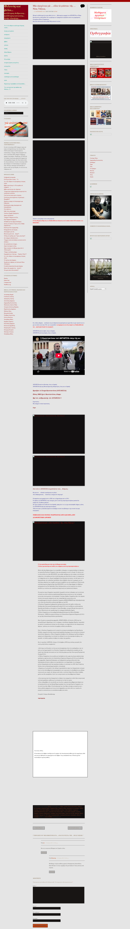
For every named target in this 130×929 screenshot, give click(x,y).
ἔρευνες (6, 55)
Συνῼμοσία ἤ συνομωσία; (10, 177)
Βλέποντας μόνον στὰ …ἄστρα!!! (11, 234)
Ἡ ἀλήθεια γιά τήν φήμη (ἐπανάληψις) (12, 221)
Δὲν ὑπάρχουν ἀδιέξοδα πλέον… (11, 238)
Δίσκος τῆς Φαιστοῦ (8, 215)
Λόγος (5, 69)
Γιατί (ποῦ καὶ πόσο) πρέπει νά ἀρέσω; (12, 195)
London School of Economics (70, 806)
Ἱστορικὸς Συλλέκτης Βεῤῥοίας (11, 307)
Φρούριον (92, 172)
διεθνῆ (5, 48)
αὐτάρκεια (6, 34)
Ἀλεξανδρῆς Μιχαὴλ (8, 294)
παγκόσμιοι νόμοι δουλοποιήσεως (58, 813)
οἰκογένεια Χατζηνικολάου (44, 813)
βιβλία (5, 41)
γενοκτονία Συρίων (46, 808)
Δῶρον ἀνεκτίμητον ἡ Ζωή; (10, 246)
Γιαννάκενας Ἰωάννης (9, 296)
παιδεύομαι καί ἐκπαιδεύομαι (11, 76)
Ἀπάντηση (44, 852)
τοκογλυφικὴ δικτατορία (65, 815)
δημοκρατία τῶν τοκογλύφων (73, 808)
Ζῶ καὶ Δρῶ (7, 59)
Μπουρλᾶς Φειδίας (8, 313)
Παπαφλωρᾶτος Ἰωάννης (9, 327)
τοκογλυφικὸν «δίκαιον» (76, 815)
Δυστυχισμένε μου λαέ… (9, 231)
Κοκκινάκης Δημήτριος (9, 323)
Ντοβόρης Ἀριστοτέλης (9, 315)
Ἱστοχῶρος (35, 918)
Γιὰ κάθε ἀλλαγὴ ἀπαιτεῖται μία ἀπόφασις (13, 266)
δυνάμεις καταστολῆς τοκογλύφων (58, 810)
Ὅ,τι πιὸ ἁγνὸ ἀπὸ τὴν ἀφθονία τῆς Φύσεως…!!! (13, 88)
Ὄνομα (35, 906)
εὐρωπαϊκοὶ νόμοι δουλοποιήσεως (56, 811)
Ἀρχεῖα (91, 289)
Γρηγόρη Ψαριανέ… (38, 827)
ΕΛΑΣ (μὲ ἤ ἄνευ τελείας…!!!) (11, 179)
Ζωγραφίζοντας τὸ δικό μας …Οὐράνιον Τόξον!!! (15, 254)
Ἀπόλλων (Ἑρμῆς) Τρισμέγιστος (11, 213)
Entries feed (6, 280)
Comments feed (7, 282)
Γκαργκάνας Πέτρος (62, 808)
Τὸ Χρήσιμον (93, 168)
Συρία (49, 815)
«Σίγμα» (62, 806)
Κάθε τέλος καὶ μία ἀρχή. (10, 211)
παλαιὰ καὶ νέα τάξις (70, 813)
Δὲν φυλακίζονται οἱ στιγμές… (11, 244)
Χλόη (91, 174)
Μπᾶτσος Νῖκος (7, 311)
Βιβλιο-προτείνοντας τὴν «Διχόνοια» (12, 189)
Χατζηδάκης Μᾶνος (8, 319)
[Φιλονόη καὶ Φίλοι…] (16, 20)
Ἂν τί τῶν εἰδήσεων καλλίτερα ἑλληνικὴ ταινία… (14, 26)
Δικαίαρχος (92, 162)
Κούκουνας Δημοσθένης (9, 325)
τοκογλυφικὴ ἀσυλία (55, 815)
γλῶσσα (6, 45)
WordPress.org (7, 284)
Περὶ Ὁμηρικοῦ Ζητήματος (10, 219)
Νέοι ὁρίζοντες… (8, 209)
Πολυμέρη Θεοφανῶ (8, 330)
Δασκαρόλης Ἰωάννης (9, 298)
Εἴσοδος (6, 278)
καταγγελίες (7, 66)
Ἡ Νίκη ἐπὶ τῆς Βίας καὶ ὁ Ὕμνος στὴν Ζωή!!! (14, 236)
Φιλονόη (92, 170)
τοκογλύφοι (36, 816)
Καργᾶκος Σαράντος (8, 321)
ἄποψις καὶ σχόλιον (9, 31)
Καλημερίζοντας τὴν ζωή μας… (11, 229)
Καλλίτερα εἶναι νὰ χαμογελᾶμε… (11, 227)
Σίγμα (55, 11)
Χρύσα (91, 177)
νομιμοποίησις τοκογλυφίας (69, 811)
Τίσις (91, 166)
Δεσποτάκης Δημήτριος (9, 300)
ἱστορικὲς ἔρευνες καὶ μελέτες (11, 62)
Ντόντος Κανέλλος (8, 317)
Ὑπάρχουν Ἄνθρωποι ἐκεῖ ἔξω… (11, 217)
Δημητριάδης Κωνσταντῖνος (10, 303)
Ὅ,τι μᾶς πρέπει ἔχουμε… (75, 827)
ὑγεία (5, 80)
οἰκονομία (6, 73)
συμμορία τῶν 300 (44, 815)
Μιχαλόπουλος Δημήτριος (10, 309)
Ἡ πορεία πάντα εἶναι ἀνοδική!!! (11, 270)
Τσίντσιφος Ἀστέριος (9, 332)
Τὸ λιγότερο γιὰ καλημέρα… (10, 260)
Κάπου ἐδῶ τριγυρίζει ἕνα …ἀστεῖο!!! (12, 268)
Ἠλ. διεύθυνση (36, 912)
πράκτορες (77, 813)
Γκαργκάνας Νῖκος (54, 808)
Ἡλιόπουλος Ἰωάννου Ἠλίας (10, 305)
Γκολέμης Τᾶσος (94, 158)
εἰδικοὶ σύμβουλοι (69, 810)
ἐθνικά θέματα (7, 52)
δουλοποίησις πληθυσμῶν (44, 810)
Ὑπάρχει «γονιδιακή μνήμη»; (10, 252)
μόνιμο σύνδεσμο (48, 816)
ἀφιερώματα (7, 38)
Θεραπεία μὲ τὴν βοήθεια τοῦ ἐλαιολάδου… (15, 83)
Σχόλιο (35, 885)
